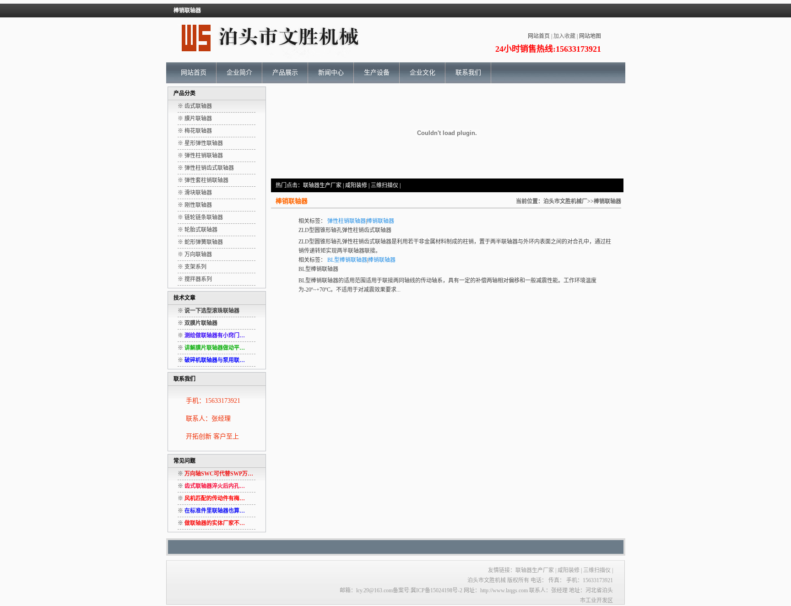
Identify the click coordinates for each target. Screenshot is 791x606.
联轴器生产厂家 (322, 185)
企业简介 (239, 72)
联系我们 (468, 72)
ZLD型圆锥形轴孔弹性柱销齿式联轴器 (344, 230)
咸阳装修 (356, 185)
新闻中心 (331, 72)
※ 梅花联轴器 (195, 131)
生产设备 (377, 72)
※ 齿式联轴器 (195, 106)
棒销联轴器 (380, 221)
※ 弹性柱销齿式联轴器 (206, 168)
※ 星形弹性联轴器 (200, 143)
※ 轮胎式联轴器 (197, 230)
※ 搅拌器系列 (195, 279)
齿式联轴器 (377, 241)
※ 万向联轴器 (195, 254)
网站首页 (539, 36)
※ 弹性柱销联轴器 (200, 155)
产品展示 (285, 72)
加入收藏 (564, 36)
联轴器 (509, 241)
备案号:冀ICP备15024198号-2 (427, 590)
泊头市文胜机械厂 (565, 201)
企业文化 (422, 72)
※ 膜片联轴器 (195, 118)
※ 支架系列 (192, 267)
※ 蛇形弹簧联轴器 (200, 242)
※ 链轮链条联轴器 (200, 217)
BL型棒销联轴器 (347, 260)
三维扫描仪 (385, 185)
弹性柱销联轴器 (346, 221)
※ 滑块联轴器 (195, 192)
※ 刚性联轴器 (195, 205)
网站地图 (590, 36)
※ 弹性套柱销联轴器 (203, 180)
